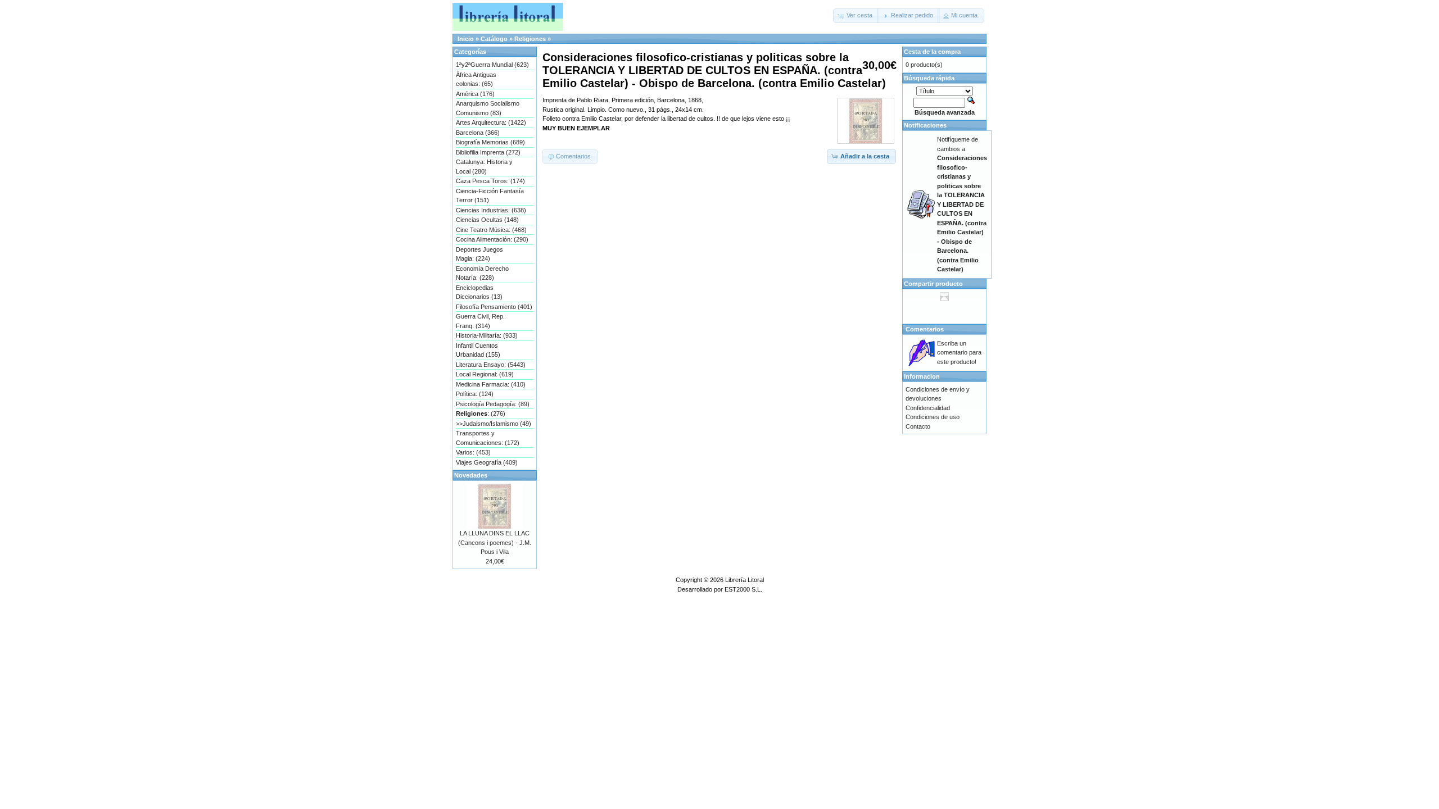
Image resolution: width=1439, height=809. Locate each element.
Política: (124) (475, 393)
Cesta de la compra (932, 51)
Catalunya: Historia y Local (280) (484, 166)
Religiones (530, 38)
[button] (856, 15)
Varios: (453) (473, 452)
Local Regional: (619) (485, 374)
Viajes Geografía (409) (487, 462)
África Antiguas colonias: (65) (476, 79)
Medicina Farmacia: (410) (491, 384)
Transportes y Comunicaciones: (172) (487, 438)
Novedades (470, 475)
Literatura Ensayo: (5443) (491, 364)
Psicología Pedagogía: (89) (493, 404)
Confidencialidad (928, 407)
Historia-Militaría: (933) (487, 335)
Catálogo (494, 38)
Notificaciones (925, 125)
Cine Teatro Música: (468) (491, 229)
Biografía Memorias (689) (490, 142)
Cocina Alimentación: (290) (492, 239)
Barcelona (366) (478, 132)
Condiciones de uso (933, 416)
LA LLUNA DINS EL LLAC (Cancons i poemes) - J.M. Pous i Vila (494, 542)
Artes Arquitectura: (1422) (491, 122)
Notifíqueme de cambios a (962, 204)
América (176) (475, 93)
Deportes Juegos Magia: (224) (479, 254)
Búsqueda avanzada (945, 112)
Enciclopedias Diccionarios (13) (479, 292)
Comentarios (924, 329)
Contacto (918, 426)
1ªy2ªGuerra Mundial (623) (492, 64)
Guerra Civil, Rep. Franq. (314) (480, 321)
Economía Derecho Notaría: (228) (482, 273)
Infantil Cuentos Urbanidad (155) (478, 350)
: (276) (480, 413)
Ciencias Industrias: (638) (491, 210)
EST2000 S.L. (743, 589)
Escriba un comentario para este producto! (959, 352)
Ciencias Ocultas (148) (487, 219)
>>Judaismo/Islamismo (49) (493, 423)
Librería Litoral (744, 579)
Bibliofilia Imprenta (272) (488, 152)
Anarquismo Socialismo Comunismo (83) (487, 108)
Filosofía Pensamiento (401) (494, 306)
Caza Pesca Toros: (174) (490, 181)
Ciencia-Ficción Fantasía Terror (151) (490, 196)
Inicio (466, 38)
